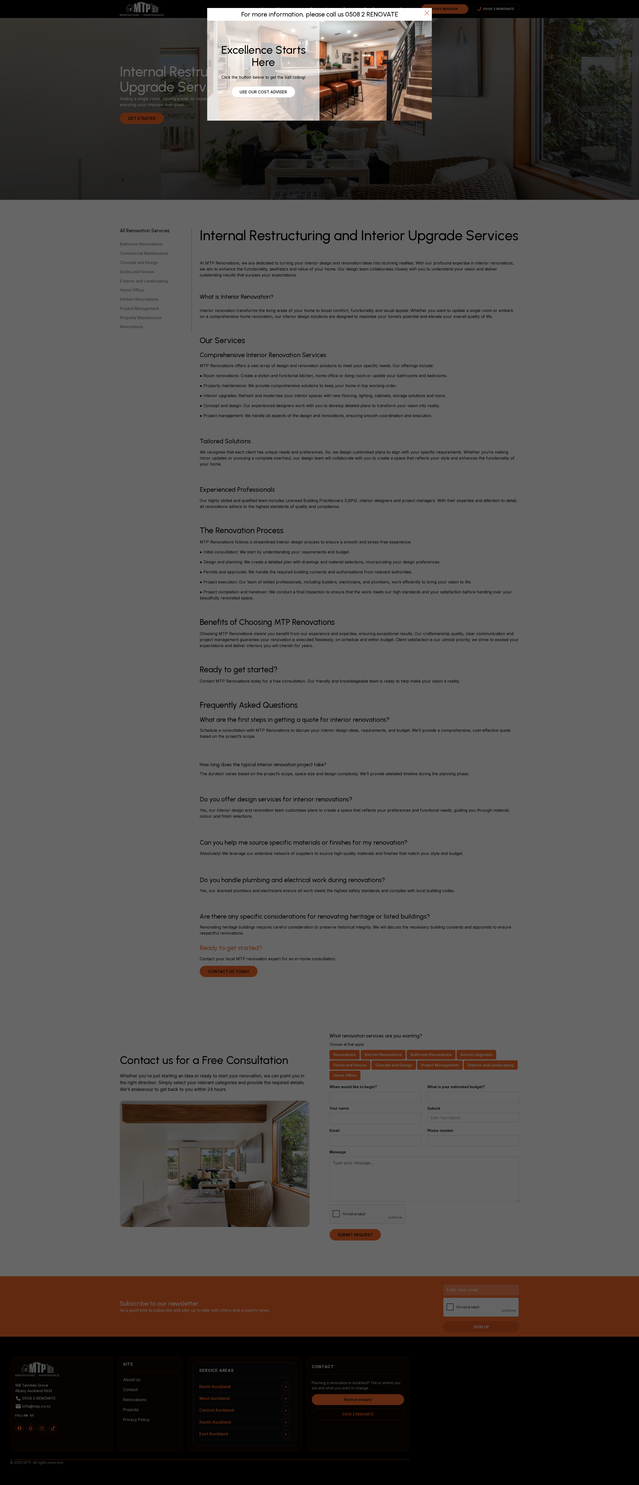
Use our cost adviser (263, 91)
